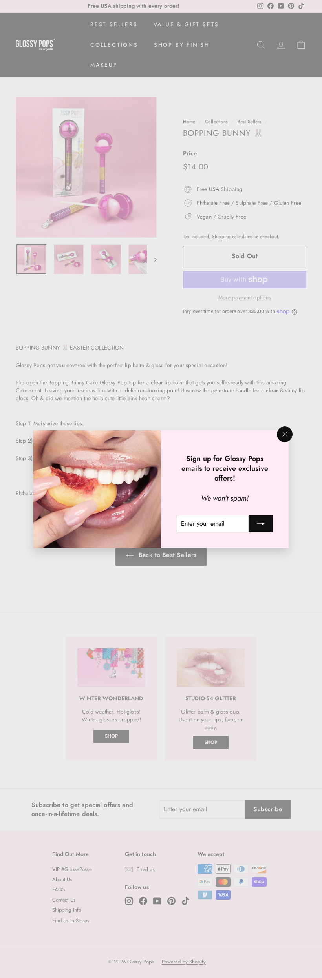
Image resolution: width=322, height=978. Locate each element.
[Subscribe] (261, 523)
